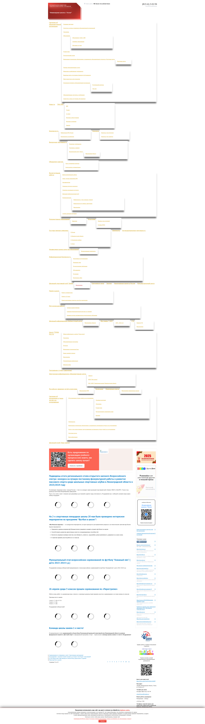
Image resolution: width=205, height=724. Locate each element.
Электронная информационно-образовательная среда (67, 374)
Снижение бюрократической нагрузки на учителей (79, 311)
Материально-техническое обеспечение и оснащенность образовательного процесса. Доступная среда (89, 59)
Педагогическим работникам (80, 266)
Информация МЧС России (67, 132)
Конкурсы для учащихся (107, 136)
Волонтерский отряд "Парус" (76, 151)
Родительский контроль (98, 85)
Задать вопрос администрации (73, 167)
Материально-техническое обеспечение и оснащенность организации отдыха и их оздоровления (92, 425)
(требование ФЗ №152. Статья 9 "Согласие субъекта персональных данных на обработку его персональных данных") (102, 718)
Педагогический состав (69, 55)
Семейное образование (78, 41)
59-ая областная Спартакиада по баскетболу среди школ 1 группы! (67, 658)
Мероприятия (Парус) (91, 153)
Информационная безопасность (60, 257)
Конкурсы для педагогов (107, 132)
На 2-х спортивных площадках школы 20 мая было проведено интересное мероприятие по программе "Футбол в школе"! (86, 518)
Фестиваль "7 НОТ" (107, 321)
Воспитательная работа (54, 174)
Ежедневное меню (98, 283)
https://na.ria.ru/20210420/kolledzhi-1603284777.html (145, 600)
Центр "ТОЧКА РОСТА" (54, 333)
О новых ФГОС (101, 225)
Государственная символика (58, 230)
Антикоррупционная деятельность (134, 230)
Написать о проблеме (76, 465)
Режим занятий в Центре (69, 353)
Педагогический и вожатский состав (104, 411)
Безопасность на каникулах (67, 136)
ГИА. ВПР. (60, 104)
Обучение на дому (77, 45)
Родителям (91, 219)
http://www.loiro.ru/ (141, 549)
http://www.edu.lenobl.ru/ (142, 568)
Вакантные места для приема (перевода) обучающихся (77, 75)
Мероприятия (77, 207)
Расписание (99, 389)
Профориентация (66, 197)
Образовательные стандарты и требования (74, 95)
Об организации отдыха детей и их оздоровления (80, 398)
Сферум (90, 375)
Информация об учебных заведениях (83, 203)
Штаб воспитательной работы (69, 174)
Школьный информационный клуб (70, 194)
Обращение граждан (56, 162)
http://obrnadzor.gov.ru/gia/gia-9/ (144, 589)
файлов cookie (124, 710)
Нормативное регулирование (80, 258)
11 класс (68, 114)
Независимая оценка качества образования (64, 249)
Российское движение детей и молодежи (63, 389)
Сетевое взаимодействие (73, 307)
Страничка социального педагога (70, 190)
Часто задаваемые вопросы (72, 163)
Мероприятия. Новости (90, 323)
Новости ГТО (140, 323)
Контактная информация (151, 6)
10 (126, 661)
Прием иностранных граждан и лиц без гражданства (74, 300)
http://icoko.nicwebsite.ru (142, 578)
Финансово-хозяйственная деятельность (73, 71)
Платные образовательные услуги (71, 67)
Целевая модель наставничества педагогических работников (82, 315)
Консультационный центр (146, 283)
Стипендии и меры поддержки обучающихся (74, 98)
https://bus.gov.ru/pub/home (143, 619)
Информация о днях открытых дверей (83, 199)
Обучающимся (76, 270)
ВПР (67, 106)
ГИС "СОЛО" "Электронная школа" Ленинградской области (102, 383)
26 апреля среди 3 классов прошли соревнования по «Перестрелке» (83, 589)
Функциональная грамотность (88, 251)
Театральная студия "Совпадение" (60, 370)
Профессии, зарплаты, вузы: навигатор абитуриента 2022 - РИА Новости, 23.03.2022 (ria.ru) (145, 607)
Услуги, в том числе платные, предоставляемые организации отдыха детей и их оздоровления (91, 429)
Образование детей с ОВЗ (78, 37)
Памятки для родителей (104, 221)
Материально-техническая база (71, 349)
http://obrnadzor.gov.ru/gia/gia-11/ (144, 583)
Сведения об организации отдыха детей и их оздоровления (56, 399)
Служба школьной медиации (69, 213)
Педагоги (65, 345)
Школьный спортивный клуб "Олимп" (61, 283)
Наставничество (66, 182)
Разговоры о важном (74, 148)
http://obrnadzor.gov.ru (142, 574)
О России (73, 232)
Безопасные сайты (77, 278)
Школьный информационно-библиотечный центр (65, 321)
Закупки (109, 283)
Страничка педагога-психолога (70, 186)
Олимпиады (116, 230)
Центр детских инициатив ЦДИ (70, 178)
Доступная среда (121, 61)
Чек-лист (94, 88)
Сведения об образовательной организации (55, 24)
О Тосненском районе (76, 240)
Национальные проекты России (124, 283)
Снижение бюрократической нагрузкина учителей (145, 533)
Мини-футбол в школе (55, 660)
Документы (66, 32)
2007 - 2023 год (120, 323)
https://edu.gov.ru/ (141, 612)
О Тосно (73, 243)
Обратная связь (67, 364)
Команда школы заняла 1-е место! (66, 628)
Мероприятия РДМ (84, 390)
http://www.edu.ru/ (141, 560)
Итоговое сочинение (71, 121)
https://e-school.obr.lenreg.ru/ (143, 545)
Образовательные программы (70, 341)
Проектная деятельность (75, 144)
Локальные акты (77, 262)
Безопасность (53, 131)
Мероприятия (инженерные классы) (130, 390)
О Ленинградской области (77, 236)
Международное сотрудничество (71, 79)
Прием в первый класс (67, 292)
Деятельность (71, 421)
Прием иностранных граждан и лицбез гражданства (145, 529)
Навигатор (74, 221)
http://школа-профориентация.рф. (144, 565)
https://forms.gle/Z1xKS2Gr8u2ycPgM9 (146, 681)
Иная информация (72, 437)
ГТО (132, 321)
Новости (52, 104)
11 (129, 661)
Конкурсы (95, 131)
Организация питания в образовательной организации (76, 83)
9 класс (68, 110)
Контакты (98, 415)
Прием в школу (54, 291)
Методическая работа (56, 306)
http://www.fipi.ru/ (141, 554)
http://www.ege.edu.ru (142, 594)
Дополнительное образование (59, 219)
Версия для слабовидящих (102, 3)
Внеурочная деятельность (58, 142)
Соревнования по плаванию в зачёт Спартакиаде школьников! (66, 655)
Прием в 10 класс (66, 296)
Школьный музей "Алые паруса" (59, 443)
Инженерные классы (112, 389)
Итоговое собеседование (72, 117)
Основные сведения (68, 24)
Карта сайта (89, 3)
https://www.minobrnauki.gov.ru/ (144, 621)
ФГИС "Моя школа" (92, 379)
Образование (66, 35)
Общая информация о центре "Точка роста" (74, 334)
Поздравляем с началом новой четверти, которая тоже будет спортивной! (70, 657)
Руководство (66, 51)
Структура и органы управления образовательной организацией (79, 28)
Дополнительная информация (70, 361)
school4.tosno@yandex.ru (143, 694)
